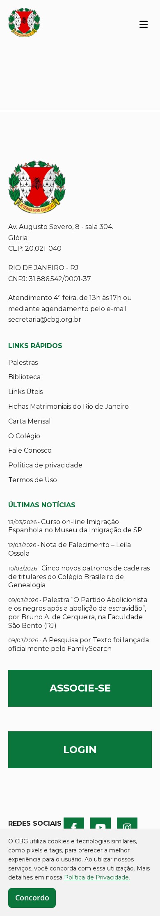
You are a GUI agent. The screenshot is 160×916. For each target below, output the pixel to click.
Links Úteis (25, 392)
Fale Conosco (30, 450)
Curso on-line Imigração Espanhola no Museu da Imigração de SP (75, 526)
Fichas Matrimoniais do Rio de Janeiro (68, 406)
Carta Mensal (29, 421)
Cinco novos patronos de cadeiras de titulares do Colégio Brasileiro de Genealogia (79, 576)
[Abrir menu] (143, 24)
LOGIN (80, 750)
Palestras (23, 362)
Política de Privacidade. (97, 877)
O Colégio (24, 436)
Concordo (32, 897)
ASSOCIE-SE (80, 688)
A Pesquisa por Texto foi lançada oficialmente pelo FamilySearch (78, 644)
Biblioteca (24, 377)
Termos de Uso (32, 480)
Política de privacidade (45, 465)
